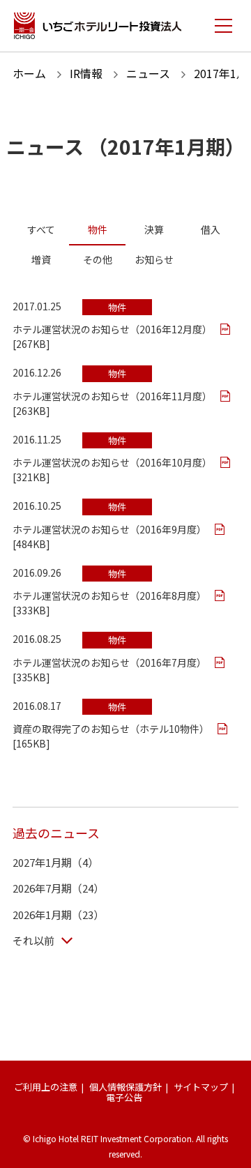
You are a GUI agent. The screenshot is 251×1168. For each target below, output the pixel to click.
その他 (97, 259)
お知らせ (154, 259)
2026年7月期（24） (58, 888)
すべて (41, 229)
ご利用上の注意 (45, 1086)
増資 (41, 259)
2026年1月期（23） (58, 914)
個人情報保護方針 (125, 1086)
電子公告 (124, 1097)
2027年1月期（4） (55, 862)
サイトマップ (201, 1086)
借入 (210, 229)
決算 (154, 229)
